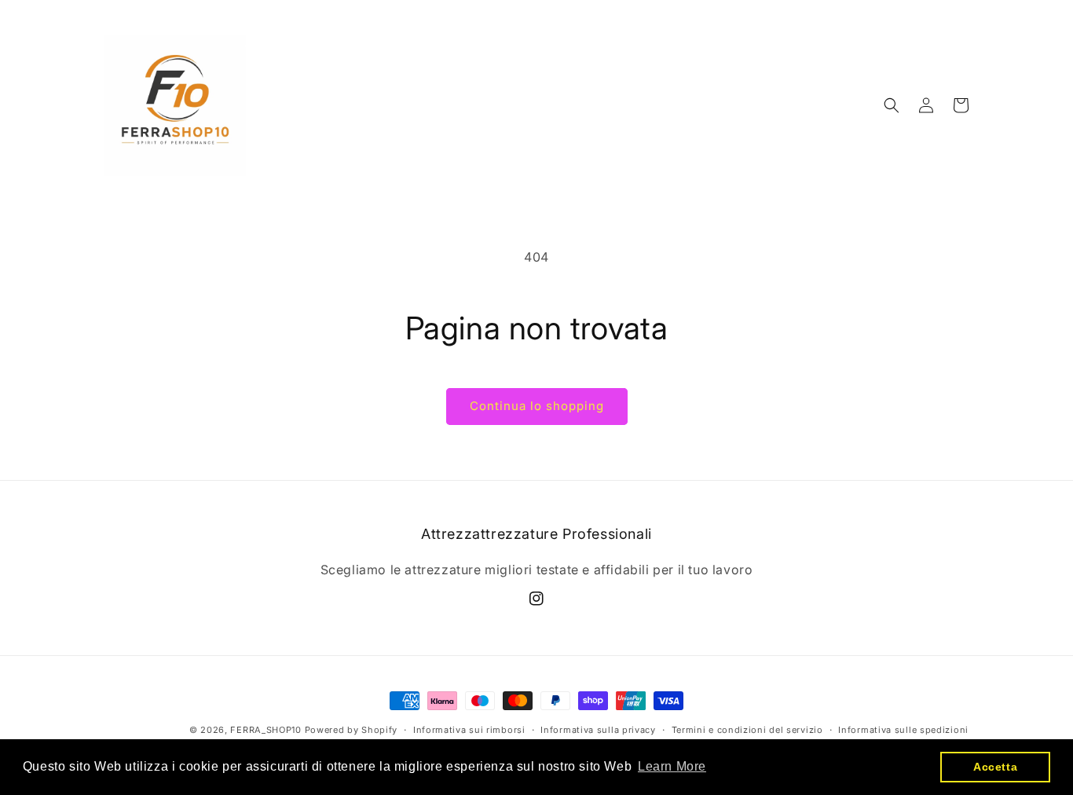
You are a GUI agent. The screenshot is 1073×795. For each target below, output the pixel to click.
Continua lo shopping (537, 405)
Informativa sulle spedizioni (903, 729)
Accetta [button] (995, 766)
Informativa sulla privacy (598, 729)
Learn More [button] (672, 766)
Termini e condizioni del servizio (747, 729)
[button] (891, 105)
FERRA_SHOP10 (265, 729)
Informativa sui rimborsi (469, 729)
